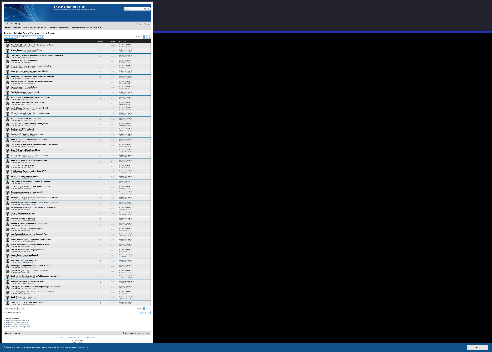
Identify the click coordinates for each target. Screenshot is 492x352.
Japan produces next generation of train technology (31, 66)
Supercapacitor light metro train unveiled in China (30, 266)
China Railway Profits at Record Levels (26, 150)
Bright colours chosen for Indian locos (26, 118)
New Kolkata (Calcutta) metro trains (24, 260)
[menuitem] (17, 23)
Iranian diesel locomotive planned (24, 255)
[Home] (29, 13)
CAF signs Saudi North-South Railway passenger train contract (35, 287)
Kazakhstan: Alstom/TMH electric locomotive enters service (34, 145)
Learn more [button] (82, 347)
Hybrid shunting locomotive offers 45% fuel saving (31, 239)
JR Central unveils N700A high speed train (27, 250)
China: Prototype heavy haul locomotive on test (29, 271)
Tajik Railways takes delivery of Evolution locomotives (32, 292)
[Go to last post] (131, 44)
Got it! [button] (477, 347)
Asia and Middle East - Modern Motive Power (29, 33)
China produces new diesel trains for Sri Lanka (29, 71)
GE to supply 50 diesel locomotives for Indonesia (30, 187)
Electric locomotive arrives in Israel (25, 92)
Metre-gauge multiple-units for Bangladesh (27, 229)
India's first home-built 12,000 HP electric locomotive (32, 82)
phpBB (71, 338)
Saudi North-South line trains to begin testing (29, 160)
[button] (150, 36)
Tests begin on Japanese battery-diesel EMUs (29, 171)
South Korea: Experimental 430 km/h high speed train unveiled (35, 276)
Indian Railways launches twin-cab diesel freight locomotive (34, 202)
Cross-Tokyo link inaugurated (22, 166)
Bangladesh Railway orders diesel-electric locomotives (32, 76)
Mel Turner (124, 181)
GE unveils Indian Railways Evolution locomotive (30, 113)
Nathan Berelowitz (126, 281)
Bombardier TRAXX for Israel (22, 129)
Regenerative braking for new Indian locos (27, 281)
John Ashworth (17, 46)
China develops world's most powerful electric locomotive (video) (37, 55)
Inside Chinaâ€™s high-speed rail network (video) (30, 108)
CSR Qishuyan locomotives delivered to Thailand (30, 181)
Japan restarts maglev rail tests (23, 213)
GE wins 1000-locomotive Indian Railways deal (29, 124)
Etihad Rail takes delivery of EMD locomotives (29, 224)
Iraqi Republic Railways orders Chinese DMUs (29, 234)
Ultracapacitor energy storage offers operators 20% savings (34, 197)
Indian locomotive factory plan (23, 218)
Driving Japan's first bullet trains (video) (26, 50)
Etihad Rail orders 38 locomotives (24, 61)
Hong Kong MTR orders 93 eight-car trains (27, 134)
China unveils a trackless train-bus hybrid (27, 103)
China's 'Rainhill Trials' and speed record (27, 302)
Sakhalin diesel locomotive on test (24, 176)
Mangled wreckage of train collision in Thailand (29, 155)
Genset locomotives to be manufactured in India (30, 245)
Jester (82, 340)
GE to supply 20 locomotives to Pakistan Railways (30, 97)
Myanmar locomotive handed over (24, 87)
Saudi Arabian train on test (21, 297)
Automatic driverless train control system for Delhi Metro (33, 208)
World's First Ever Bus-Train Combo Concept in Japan (32, 45)
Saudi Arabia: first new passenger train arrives (29, 139)
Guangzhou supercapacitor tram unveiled (27, 192)
